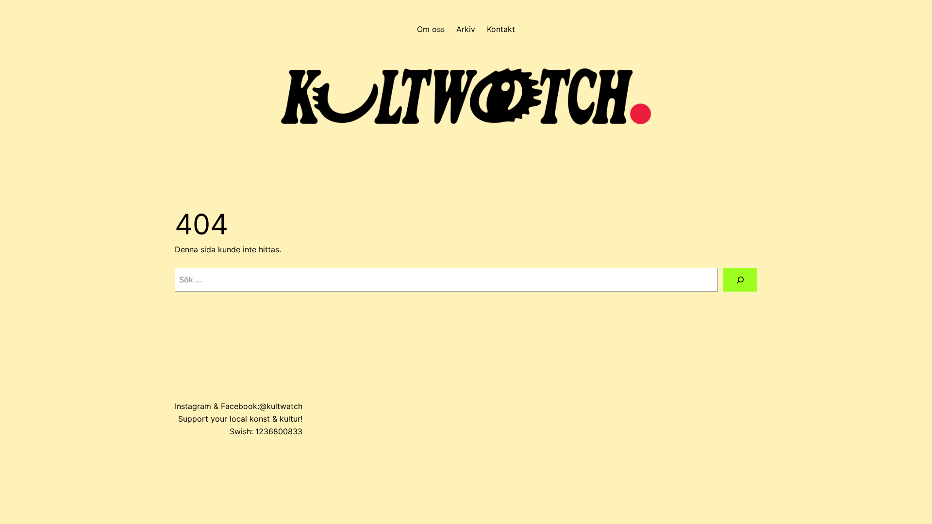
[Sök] (740, 280)
